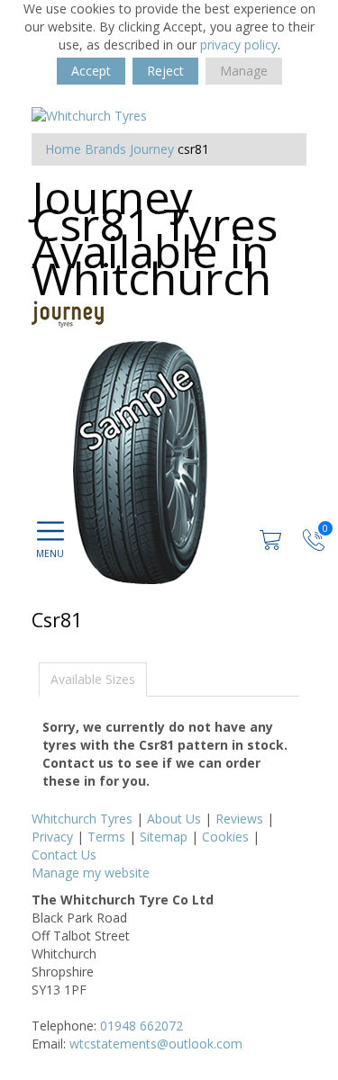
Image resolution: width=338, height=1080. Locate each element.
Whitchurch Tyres (82, 818)
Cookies (225, 836)
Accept (91, 70)
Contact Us (64, 854)
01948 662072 (141, 1025)
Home (63, 149)
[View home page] (89, 114)
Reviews (239, 818)
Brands (105, 149)
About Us (174, 818)
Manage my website (91, 872)
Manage (244, 70)
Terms (106, 836)
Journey (152, 149)
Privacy (52, 836)
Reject (165, 70)
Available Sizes (92, 679)
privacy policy (239, 44)
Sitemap (163, 836)
